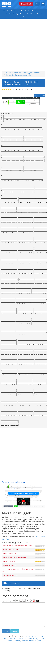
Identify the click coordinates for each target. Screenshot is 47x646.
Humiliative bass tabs (10, 549)
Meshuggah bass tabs (31, 73)
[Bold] (3, 600)
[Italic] (6, 600)
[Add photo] (37, 600)
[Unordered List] (24, 600)
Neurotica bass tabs (10, 553)
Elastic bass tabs (9, 561)
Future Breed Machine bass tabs (14, 557)
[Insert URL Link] (13, 600)
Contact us (22, 638)
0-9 (3, 10)
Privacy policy (33, 638)
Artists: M (17, 73)
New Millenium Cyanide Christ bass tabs (17, 546)
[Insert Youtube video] (34, 600)
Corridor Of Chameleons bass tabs (18, 75)
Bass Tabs (7, 73)
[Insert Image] (17, 600)
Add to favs (40, 95)
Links (43, 638)
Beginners (27, 4)
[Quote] (27, 600)
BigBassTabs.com (29, 636)
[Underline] (10, 600)
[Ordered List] (20, 600)
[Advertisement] (23, 44)
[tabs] (30, 600)
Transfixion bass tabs (10, 575)
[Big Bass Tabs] (6, 4)
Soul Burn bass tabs (10, 565)
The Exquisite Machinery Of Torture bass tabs (18, 570)
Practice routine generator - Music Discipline (24, 641)
